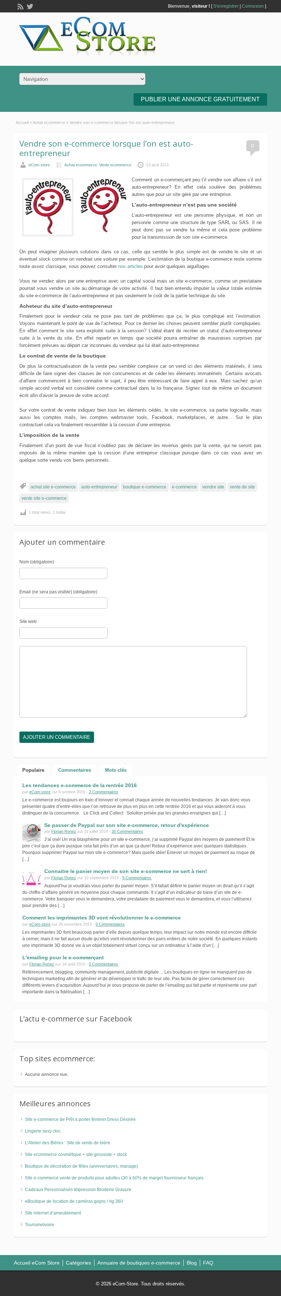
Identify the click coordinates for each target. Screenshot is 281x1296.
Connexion (253, 6)
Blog (192, 1263)
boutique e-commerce (144, 487)
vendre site (213, 487)
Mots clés (116, 770)
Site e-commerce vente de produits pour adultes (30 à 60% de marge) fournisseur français (114, 1177)
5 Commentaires (110, 924)
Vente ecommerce (115, 165)
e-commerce (184, 487)
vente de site (242, 487)
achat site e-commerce (53, 487)
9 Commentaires (136, 878)
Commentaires (74, 770)
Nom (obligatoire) (36, 561)
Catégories (78, 1263)
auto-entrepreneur (99, 487)
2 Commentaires (103, 792)
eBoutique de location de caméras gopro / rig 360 (74, 1201)
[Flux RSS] (20, 6)
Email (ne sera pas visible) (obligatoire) (58, 591)
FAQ (208, 1263)
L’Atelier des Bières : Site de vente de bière (67, 1142)
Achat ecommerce (49, 122)
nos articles (130, 266)
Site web (28, 621)
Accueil (22, 122)
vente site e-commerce (44, 498)
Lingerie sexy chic (43, 1131)
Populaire (33, 770)
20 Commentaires (127, 831)
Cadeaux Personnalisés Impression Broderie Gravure (78, 1189)
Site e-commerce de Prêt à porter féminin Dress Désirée (80, 1119)
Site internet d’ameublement (53, 1213)
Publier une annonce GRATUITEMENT (200, 99)
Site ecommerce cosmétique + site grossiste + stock (76, 1154)
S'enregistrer (226, 6)
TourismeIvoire (39, 1224)
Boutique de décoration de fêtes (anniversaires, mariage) (81, 1166)
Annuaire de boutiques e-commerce (138, 1263)
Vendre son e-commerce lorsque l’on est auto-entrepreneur (106, 148)
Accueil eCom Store (37, 1263)
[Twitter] (29, 6)
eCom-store (39, 165)
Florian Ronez (63, 831)
